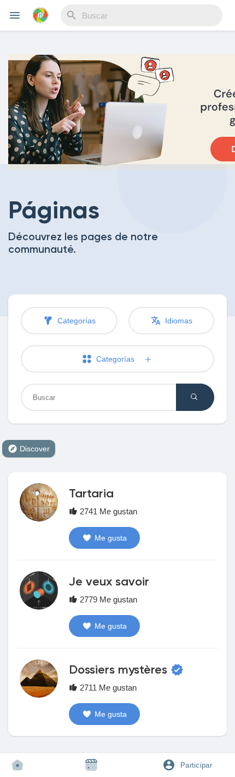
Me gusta (111, 538)
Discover (35, 448)
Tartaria (91, 494)
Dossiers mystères (118, 670)
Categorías (75, 320)
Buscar (195, 397)
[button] (191, 765)
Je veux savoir (109, 582)
